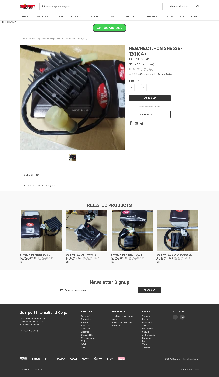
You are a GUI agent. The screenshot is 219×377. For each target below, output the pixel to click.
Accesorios (75, 16)
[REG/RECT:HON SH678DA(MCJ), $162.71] (41, 230)
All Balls (146, 325)
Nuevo (194, 16)
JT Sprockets (148, 335)
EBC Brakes (147, 329)
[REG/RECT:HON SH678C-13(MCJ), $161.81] (132, 230)
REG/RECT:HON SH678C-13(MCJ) (127, 255)
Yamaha (146, 316)
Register (184, 6)
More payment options (149, 107)
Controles (94, 16)
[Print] (141, 123)
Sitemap (116, 325)
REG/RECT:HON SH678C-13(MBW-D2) (174, 255)
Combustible (130, 16)
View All (146, 347)
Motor (169, 16)
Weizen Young (193, 369)
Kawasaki (146, 338)
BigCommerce (36, 369)
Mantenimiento (151, 16)
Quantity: (134, 81)
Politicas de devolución (122, 322)
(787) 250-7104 (30, 331)
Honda (145, 319)
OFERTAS (25, 16)
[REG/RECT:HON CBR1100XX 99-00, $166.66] (86, 230)
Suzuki (145, 332)
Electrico (111, 16)
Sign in (174, 6)
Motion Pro (147, 322)
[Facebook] (130, 123)
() (197, 6)
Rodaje (59, 16)
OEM (182, 16)
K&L (144, 341)
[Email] (136, 123)
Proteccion (42, 16)
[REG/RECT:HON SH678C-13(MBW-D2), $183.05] (177, 230)
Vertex (145, 344)
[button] (109, 28)
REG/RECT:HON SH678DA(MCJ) (35, 255)
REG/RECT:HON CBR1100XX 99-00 (82, 255)
